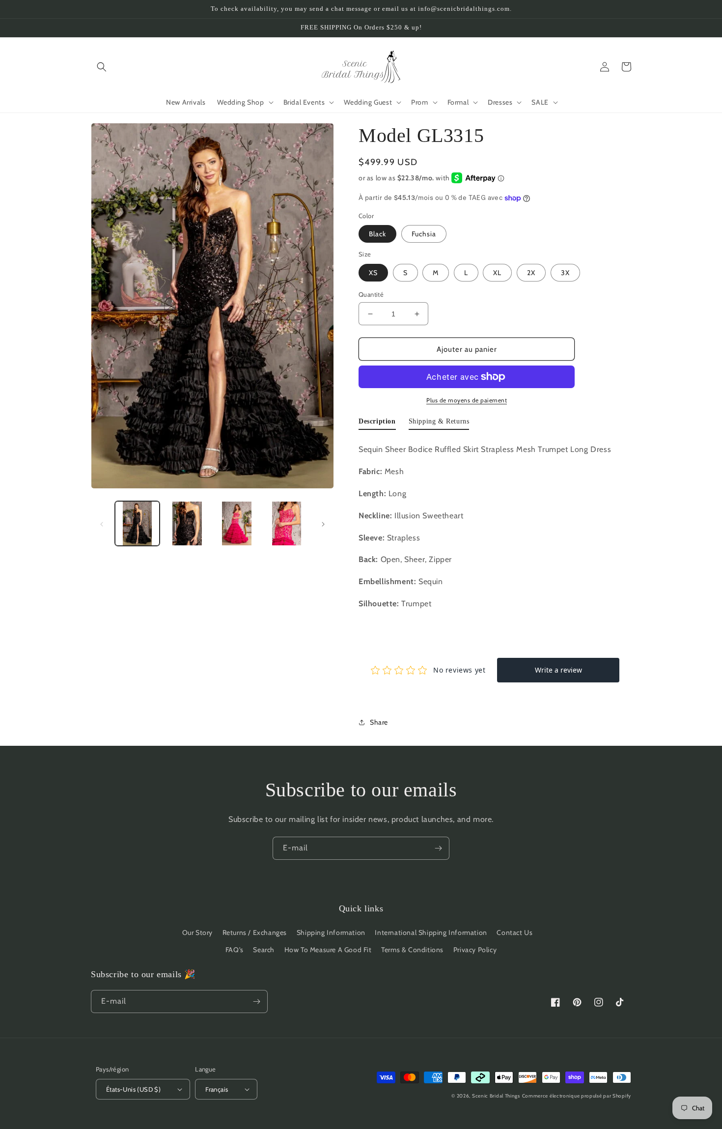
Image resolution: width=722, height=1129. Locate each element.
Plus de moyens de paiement (466, 400)
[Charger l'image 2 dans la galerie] (187, 523)
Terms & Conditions (412, 949)
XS (373, 272)
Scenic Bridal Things (496, 1096)
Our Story (197, 932)
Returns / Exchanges (254, 932)
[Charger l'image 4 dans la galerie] (286, 523)
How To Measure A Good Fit (328, 949)
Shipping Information (331, 932)
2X (531, 272)
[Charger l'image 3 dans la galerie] (237, 523)
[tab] (377, 423)
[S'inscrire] (438, 848)
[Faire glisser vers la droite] (323, 524)
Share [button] (379, 722)
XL (497, 272)
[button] (101, 67)
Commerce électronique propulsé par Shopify (576, 1096)
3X (565, 272)
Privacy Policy (475, 949)
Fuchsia (424, 233)
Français (216, 1089)
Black (377, 233)
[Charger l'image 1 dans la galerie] (137, 523)
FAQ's (234, 949)
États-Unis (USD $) (133, 1089)
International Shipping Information (431, 932)
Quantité (371, 294)
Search (264, 949)
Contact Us (514, 932)
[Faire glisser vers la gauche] (101, 524)
